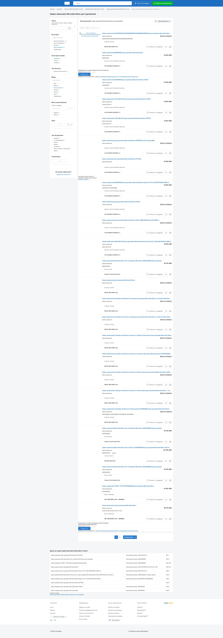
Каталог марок (83, 619)
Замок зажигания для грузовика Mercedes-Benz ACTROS (121, 159)
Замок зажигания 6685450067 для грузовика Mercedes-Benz (122, 52)
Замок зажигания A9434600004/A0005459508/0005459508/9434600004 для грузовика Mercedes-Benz (136, 33)
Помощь (52, 610)
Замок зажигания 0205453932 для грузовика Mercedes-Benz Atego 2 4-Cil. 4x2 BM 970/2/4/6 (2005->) (135, 182)
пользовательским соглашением (128, 76)
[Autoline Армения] (56, 3)
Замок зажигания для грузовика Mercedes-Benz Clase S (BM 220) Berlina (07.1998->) (130, 220)
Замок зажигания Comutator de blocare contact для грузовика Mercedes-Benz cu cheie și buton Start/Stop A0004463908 (142, 317)
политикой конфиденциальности (108, 76)
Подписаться (84, 74)
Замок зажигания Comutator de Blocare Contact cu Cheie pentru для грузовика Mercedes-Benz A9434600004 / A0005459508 (143, 372)
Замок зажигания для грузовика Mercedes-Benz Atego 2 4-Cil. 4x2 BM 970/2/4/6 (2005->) (76, 578)
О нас (51, 607)
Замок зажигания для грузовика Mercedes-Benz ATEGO (121, 201)
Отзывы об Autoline (84, 616)
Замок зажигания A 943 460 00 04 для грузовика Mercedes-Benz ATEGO (126, 99)
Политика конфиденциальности (88, 610)
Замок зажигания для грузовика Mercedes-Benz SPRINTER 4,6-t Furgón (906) (128, 140)
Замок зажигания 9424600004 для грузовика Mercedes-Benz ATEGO (125, 79)
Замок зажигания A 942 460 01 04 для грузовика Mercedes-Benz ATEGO (126, 118)
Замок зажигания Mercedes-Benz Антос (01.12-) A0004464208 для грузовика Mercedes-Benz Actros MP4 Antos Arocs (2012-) (144, 447)
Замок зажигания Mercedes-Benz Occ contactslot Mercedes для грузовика (72, 559)
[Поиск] (75, 3)
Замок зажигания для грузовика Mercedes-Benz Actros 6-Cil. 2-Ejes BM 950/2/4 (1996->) (76, 571)
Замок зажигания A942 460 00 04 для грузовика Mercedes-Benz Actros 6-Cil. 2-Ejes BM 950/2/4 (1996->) (136, 241)
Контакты (52, 613)
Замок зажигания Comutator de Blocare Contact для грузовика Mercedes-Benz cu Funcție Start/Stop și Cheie (138, 298)
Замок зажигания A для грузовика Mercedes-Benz (119, 505)
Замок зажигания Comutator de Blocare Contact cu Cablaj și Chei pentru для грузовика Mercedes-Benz (137, 335)
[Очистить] (74, 26)
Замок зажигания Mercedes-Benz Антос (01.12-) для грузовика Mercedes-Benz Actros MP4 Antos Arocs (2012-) (82, 574)
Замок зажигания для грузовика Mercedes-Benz (118, 280)
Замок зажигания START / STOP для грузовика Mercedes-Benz (69, 563)
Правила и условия (84, 607)
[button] (166, 46)
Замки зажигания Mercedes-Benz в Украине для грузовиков (67, 594)
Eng (51, 620)
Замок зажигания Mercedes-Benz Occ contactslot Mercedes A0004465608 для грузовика (132, 261)
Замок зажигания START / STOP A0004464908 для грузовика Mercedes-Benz (128, 486)
